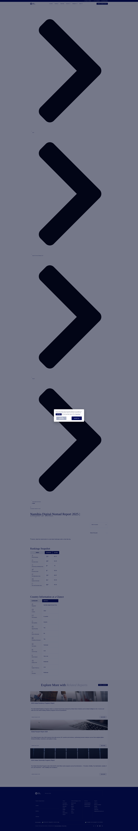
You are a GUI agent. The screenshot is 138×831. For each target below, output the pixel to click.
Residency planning (87, 804)
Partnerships (64, 806)
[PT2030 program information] (94, 822)
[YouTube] (99, 825)
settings (59, 414)
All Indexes (72, 809)
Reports (72, 804)
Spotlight (64, 809)
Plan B (72, 811)
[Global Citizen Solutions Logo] (32, 4)
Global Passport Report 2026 (39, 731)
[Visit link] (69, 696)
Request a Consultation (97, 804)
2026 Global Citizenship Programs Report (43, 760)
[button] (102, 4)
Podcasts (64, 814)
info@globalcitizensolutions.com (99, 811)
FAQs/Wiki (95, 806)
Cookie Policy (96, 809)
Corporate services (87, 806)
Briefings (72, 806)
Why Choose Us (65, 804)
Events (64, 811)
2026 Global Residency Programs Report (42, 703)
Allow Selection (61, 418)
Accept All (76, 418)
